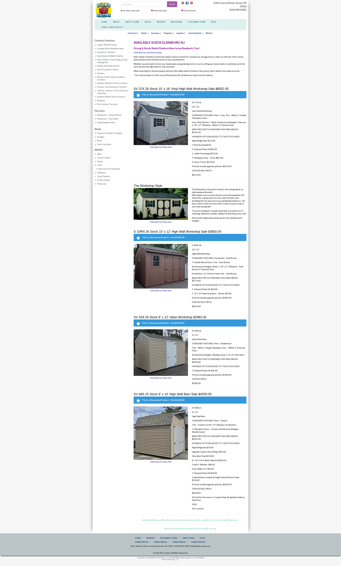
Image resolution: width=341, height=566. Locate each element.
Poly (164, 520)
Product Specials (131, 10)
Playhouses (234, 520)
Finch (99, 165)
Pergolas (168, 33)
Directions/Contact (112, 27)
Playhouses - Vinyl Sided (107, 118)
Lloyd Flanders (103, 176)
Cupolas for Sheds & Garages (109, 133)
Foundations (190, 10)
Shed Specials (160, 10)
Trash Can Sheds (104, 144)
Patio (144, 520)
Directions (188, 538)
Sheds (144, 33)
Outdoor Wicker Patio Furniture (111, 96)
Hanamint (101, 172)
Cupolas (180, 33)
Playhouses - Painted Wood (109, 115)
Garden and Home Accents (108, 66)
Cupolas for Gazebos (106, 52)
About (116, 22)
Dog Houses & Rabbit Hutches (110, 56)
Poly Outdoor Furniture (107, 104)
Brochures (176, 22)
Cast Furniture (214, 520)
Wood (150, 520)
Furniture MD (198, 542)
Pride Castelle (103, 180)
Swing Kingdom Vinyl (106, 122)
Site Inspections (196, 22)
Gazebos (155, 33)
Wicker (209, 33)
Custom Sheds (194, 33)
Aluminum (157, 520)
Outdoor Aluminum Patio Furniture (112, 83)
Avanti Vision (177, 559)
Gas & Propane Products (107, 69)
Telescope (101, 184)
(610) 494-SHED (237, 9)
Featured (132, 33)
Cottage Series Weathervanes (110, 48)
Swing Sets (194, 520)
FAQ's (213, 22)
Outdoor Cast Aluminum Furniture (112, 87)
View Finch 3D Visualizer (109, 169)
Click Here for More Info (161, 147)
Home (104, 22)
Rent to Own (132, 22)
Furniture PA (141, 542)
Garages (100, 137)
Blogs (148, 22)
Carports (224, 520)
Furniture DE (179, 542)
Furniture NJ (160, 542)
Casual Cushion (104, 157)
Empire (100, 161)
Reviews (161, 22)
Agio (99, 154)
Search (172, 4)
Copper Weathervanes (107, 44)
